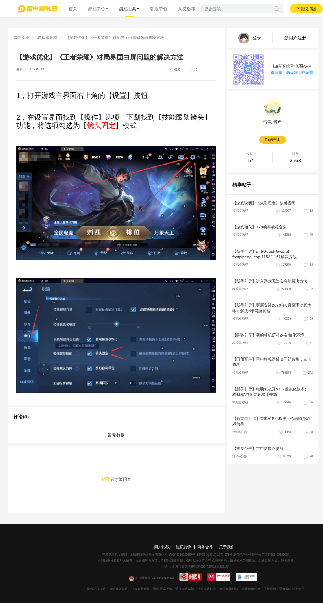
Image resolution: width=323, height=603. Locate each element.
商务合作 (205, 547)
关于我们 (227, 547)
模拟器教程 (47, 37)
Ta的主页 (273, 139)
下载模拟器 (306, 9)
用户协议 (162, 547)
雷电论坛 (21, 37)
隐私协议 (183, 547)
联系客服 (287, 560)
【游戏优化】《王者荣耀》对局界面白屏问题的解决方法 (114, 37)
